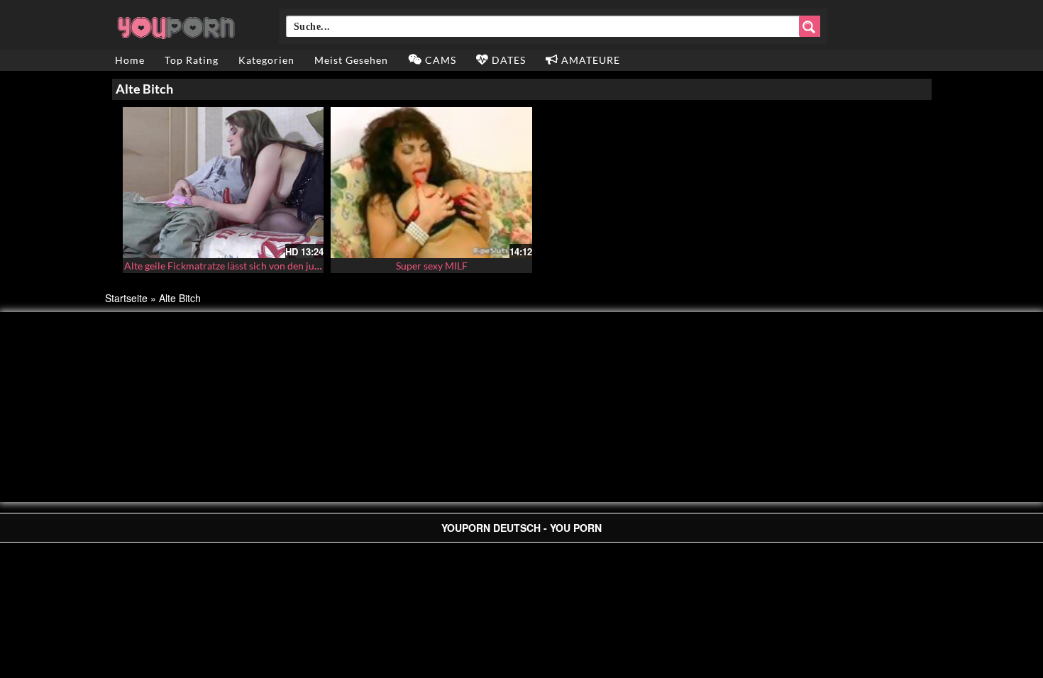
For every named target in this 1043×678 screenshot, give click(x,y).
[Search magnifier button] (809, 26)
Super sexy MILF (432, 266)
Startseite (126, 298)
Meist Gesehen (351, 60)
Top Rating (192, 60)
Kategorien (266, 60)
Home (130, 60)
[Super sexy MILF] (431, 182)
